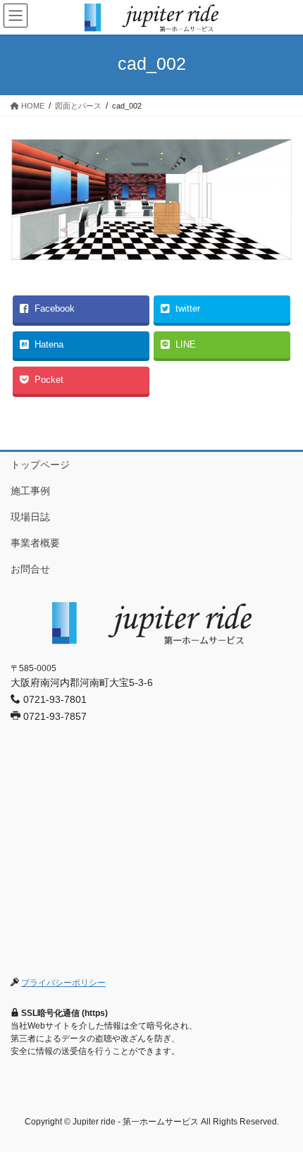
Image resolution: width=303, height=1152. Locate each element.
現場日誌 (30, 516)
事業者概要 (35, 543)
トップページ (40, 464)
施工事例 (30, 490)
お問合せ (30, 569)
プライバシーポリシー (63, 983)
